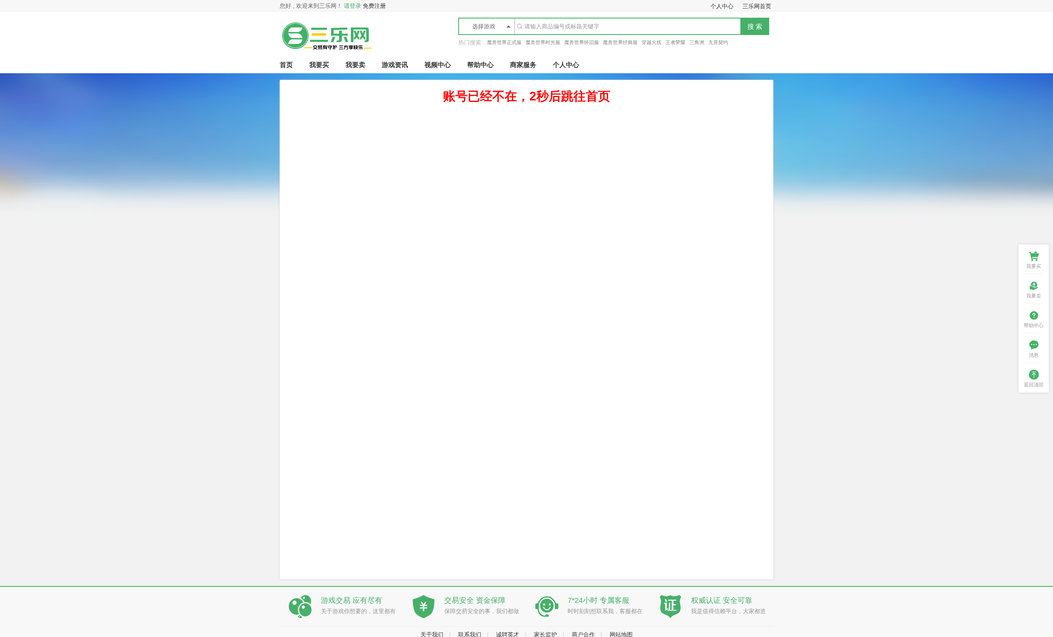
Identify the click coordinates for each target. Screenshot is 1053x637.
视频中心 (437, 64)
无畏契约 (718, 42)
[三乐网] (326, 54)
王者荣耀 (675, 42)
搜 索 (754, 26)
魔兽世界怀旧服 (581, 42)
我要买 (319, 64)
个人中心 (566, 64)
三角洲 (696, 42)
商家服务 (523, 64)
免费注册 (374, 5)
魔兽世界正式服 (504, 42)
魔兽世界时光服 (543, 42)
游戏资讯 (395, 64)
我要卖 (355, 64)
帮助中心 (480, 64)
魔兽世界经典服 (620, 42)
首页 (286, 64)
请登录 (352, 5)
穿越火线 (651, 42)
